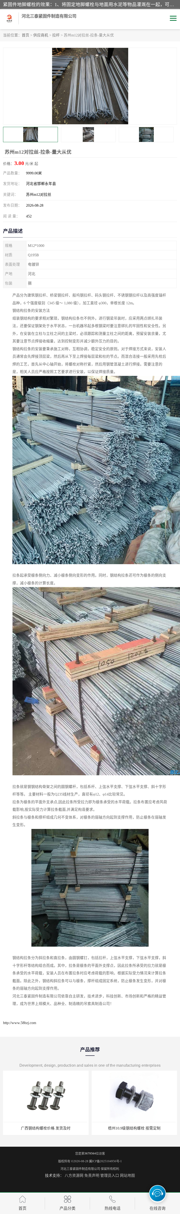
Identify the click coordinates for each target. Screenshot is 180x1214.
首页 (25, 35)
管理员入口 (109, 1176)
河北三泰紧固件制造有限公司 (80, 1168)
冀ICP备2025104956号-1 (105, 1161)
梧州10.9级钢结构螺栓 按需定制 (134, 1128)
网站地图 (127, 1176)
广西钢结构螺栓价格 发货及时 (46, 1128)
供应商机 (40, 35)
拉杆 (56, 35)
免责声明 (91, 1176)
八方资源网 (74, 1176)
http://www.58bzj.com (19, 1023)
